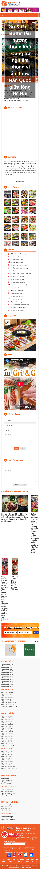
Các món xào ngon (7, 753)
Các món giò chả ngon (8, 745)
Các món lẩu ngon (7, 721)
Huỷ (23, 485)
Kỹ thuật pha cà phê (7, 701)
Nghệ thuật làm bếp (8, 776)
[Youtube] (20, 855)
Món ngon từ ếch (7, 667)
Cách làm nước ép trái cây (9, 706)
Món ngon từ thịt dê (7, 677)
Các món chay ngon (7, 743)
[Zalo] (25, 855)
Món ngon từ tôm (7, 669)
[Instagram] (14, 855)
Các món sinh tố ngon (8, 704)
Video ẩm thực (6, 813)
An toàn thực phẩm (7, 791)
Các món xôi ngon (7, 730)
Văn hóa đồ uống (6, 808)
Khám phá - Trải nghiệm (9, 802)
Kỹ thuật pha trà (6, 699)
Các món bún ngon (7, 726)
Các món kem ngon (7, 696)
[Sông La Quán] (10, 650)
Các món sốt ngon (7, 751)
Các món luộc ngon (7, 758)
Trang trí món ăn (6, 783)
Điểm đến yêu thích (7, 810)
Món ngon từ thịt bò (7, 679)
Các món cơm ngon (7, 731)
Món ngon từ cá (6, 666)
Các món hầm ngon (7, 760)
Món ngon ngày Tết (7, 664)
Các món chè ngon (7, 694)
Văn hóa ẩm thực (7, 806)
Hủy (22, 448)
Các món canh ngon (7, 741)
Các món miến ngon (7, 728)
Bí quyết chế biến (7, 748)
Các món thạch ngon (7, 697)
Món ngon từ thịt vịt (7, 676)
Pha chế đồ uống (7, 690)
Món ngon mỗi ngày (8, 661)
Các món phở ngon (7, 724)
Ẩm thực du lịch (6, 805)
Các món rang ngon (7, 761)
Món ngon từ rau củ (7, 686)
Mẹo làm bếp (5, 778)
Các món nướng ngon (8, 765)
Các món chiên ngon (7, 763)
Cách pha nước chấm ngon (9, 768)
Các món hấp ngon (7, 754)
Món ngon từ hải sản (7, 671)
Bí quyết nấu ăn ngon (8, 782)
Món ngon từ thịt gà (7, 674)
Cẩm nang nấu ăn (7, 713)
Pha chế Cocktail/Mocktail (9, 702)
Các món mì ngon (7, 723)
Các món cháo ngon (7, 733)
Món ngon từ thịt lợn (7, 681)
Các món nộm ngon (7, 738)
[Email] (31, 855)
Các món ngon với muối (8, 766)
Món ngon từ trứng (7, 672)
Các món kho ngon (7, 756)
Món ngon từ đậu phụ (8, 684)
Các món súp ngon (7, 740)
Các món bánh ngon (7, 719)
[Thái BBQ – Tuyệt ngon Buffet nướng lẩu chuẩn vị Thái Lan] (15, 566)
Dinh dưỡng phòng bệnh (8, 793)
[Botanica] (29, 650)
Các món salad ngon (7, 736)
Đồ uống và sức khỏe (8, 795)
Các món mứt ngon (7, 718)
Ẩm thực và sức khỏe (8, 789)
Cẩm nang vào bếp (7, 780)
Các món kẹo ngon (7, 716)
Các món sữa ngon (7, 692)
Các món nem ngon (7, 735)
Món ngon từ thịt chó (8, 683)
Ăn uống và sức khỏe (8, 787)
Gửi (16, 448)
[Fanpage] (9, 855)
